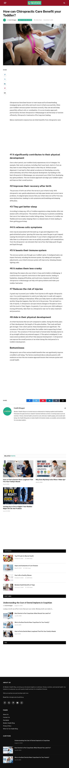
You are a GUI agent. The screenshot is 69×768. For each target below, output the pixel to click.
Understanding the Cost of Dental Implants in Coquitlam (27, 603)
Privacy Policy (7, 726)
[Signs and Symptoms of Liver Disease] (8, 568)
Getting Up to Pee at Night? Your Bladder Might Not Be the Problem (17, 507)
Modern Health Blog (9, 723)
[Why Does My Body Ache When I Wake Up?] (51, 468)
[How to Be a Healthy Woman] (8, 577)
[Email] (5, 93)
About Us (5, 714)
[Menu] (5, 3)
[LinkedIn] (5, 84)
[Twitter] (5, 79)
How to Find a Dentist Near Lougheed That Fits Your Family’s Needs (18, 480)
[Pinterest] (5, 88)
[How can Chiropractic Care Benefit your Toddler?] (34, 65)
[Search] (64, 3)
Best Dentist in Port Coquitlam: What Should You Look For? (33, 613)
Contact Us (6, 717)
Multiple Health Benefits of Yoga (25, 585)
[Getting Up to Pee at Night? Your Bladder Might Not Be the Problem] (18, 495)
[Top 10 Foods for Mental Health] (8, 558)
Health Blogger (12, 20)
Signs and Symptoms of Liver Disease (26, 565)
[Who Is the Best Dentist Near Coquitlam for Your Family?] (8, 624)
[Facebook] (5, 74)
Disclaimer (6, 720)
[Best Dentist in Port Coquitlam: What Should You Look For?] (8, 615)
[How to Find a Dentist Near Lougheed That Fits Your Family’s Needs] (18, 468)
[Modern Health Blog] (34, 3)
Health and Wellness (25, 20)
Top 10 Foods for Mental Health (24, 556)
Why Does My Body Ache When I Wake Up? (50, 479)
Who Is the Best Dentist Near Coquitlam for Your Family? (32, 622)
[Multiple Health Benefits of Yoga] (8, 587)
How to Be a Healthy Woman (23, 575)
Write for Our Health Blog (10, 728)
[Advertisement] (39, 83)
